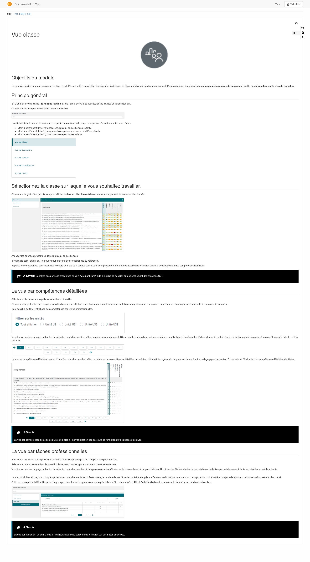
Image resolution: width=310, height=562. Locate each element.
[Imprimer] (296, 22)
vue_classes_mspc (23, 13)
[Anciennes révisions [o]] (302, 28)
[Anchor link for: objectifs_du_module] (57, 77)
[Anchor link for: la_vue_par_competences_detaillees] (89, 290)
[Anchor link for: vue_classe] (43, 34)
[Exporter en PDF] (302, 32)
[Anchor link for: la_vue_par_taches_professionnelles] (89, 450)
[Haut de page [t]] (302, 37)
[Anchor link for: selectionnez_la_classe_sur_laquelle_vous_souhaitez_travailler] (143, 185)
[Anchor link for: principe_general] (49, 95)
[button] (278, 4)
